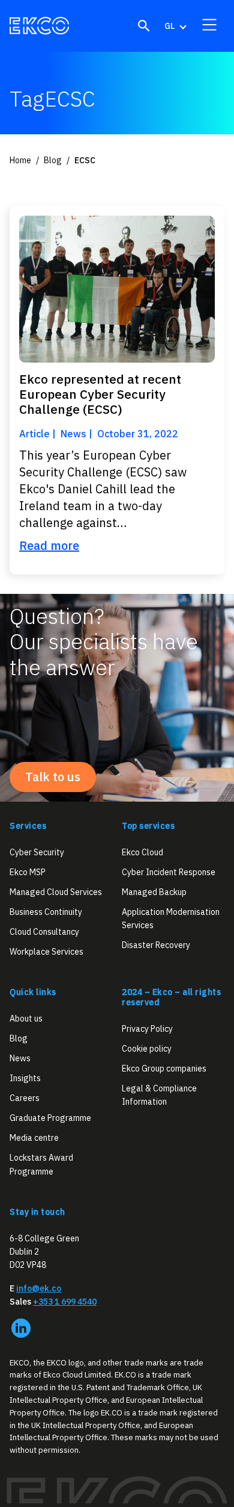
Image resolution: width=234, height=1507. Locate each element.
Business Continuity (46, 911)
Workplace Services (46, 951)
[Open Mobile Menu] (209, 25)
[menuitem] (174, 26)
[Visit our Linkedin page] (21, 1328)
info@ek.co (38, 1288)
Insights (25, 1078)
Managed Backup (154, 892)
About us (26, 1018)
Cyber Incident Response (168, 872)
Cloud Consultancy (44, 931)
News (20, 1058)
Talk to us (52, 777)
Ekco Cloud (142, 852)
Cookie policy (147, 1048)
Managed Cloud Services (56, 892)
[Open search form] (144, 26)
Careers (25, 1098)
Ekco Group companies (164, 1068)
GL (169, 25)
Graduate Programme (50, 1117)
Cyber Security (37, 852)
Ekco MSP (28, 872)
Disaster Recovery (156, 945)
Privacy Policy (147, 1028)
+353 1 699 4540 (65, 1301)
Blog (19, 1038)
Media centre (34, 1137)
